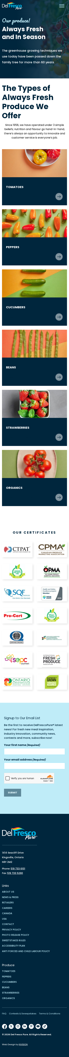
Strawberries (10, 992)
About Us (8, 891)
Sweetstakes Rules (13, 940)
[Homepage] (12, 6)
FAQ (4, 1013)
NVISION (23, 1044)
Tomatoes (8, 971)
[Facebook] (4, 1026)
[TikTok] (44, 1026)
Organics (8, 998)
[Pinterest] (31, 1026)
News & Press (10, 897)
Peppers (6, 976)
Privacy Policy (11, 929)
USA (4, 918)
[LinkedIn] (24, 1026)
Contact (8, 924)
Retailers (8, 902)
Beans (5, 987)
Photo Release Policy (15, 935)
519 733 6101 (18, 868)
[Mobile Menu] (62, 6)
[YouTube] (38, 1026)
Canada (7, 913)
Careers (7, 908)
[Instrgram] (17, 1026)
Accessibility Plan (13, 945)
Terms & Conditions (49, 1013)
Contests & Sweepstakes (22, 1013)
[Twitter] (11, 1026)
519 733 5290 (15, 873)
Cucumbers (9, 982)
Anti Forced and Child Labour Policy (26, 951)
